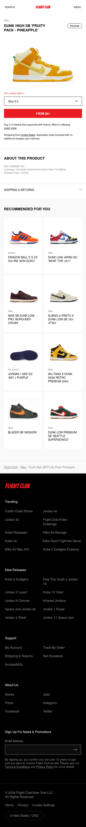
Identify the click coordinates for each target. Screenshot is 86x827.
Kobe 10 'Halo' (53, 592)
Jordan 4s (50, 511)
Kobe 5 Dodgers (16, 579)
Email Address (14, 741)
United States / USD (24, 815)
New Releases (15, 569)
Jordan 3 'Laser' (16, 592)
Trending (11, 501)
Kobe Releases (16, 532)
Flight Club (11, 467)
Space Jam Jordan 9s (20, 609)
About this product (24, 158)
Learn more (10, 128)
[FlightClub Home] (43, 7)
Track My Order (54, 647)
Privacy (23, 805)
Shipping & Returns (19, 656)
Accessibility (14, 664)
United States (28, 134)
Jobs (46, 694)
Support (10, 638)
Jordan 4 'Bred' (15, 617)
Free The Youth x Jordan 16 (60, 581)
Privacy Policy (45, 767)
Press (9, 702)
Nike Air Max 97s (17, 549)
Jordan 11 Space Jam (58, 617)
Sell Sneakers (53, 656)
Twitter (47, 711)
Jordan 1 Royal (54, 609)
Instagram (50, 702)
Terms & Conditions (17, 767)
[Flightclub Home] (17, 487)
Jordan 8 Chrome (17, 600)
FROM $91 (43, 113)
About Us (11, 685)
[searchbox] (14, 7)
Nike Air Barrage (55, 532)
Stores (9, 694)
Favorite (74, 26)
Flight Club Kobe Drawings (55, 521)
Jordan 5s (12, 519)
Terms (9, 805)
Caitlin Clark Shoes (19, 511)
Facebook (12, 711)
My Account (13, 647)
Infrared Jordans (54, 600)
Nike (23, 467)
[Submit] (75, 750)
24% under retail (13, 93)
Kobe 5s (11, 540)
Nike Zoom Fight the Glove (62, 540)
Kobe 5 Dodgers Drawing (61, 549)
